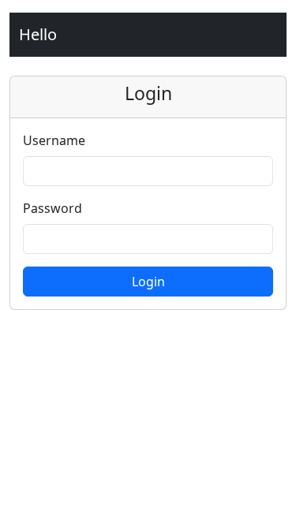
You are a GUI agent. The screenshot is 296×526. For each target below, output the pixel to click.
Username (54, 140)
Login (148, 281)
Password (52, 208)
